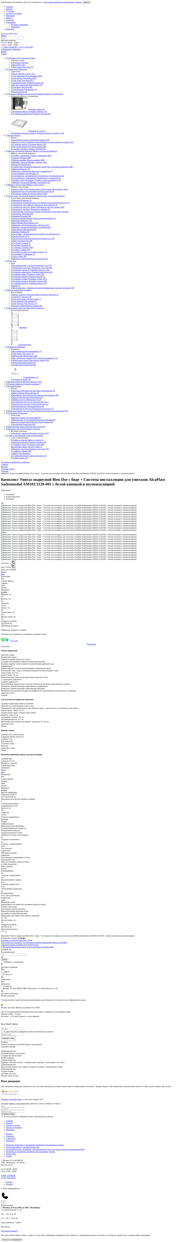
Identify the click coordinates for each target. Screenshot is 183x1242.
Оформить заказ (8, 1038)
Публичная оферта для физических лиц (22, 1147)
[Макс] (9, 1184)
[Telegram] (9, 1182)
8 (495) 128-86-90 (8, 1176)
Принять (87, 2)
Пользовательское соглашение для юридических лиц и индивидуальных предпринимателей (45, 1149)
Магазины (10, 16)
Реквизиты (15, 27)
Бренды (9, 18)
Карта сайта (11, 1154)
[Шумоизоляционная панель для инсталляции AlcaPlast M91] (27, 947)
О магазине (11, 22)
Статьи (9, 1156)
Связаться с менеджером (11, 1240)
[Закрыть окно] (3, 1202)
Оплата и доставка (14, 13)
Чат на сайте (14, 641)
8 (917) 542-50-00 (8, 1178)
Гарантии (10, 20)
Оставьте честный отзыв (11, 1099)
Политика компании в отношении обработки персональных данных (35, 1145)
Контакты (10, 29)
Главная (9, 7)
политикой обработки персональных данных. (62, 2)
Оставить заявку (8, 1114)
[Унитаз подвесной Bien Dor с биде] (16, 940)
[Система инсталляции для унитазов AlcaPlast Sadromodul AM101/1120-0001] (34, 942)
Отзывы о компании (19, 25)
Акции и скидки (13, 1125)
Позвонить (91, 644)
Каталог (9, 9)
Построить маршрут (9, 1231)
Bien (3, 574)
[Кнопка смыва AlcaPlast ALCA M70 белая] (19, 945)
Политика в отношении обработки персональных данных (30, 1152)
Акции (11, 11)
